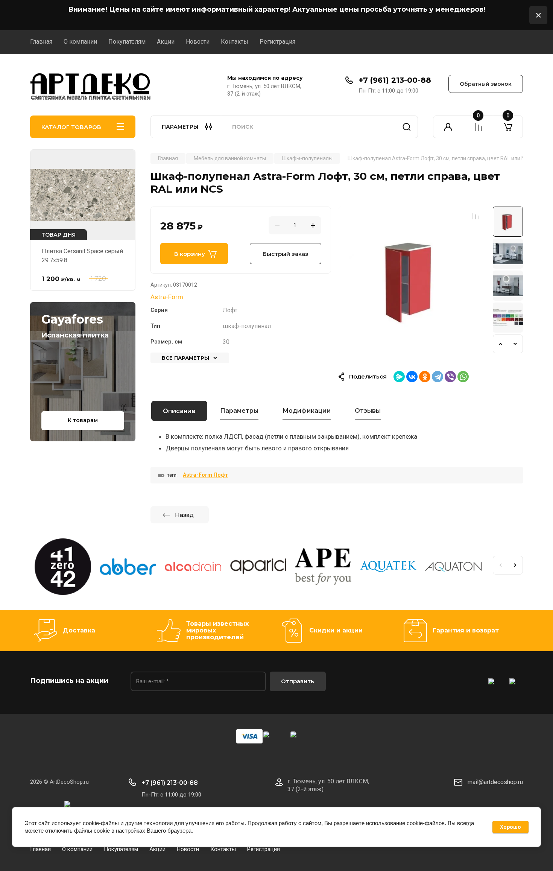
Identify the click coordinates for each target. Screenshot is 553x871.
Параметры (239, 410)
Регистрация (277, 41)
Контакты (234, 41)
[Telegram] (437, 376)
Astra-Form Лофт (205, 475)
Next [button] (515, 343)
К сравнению (475, 216)
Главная (41, 41)
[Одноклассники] (424, 376)
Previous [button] (500, 343)
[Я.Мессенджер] (399, 376)
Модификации (307, 410)
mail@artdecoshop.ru (495, 782)
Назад (184, 514)
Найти (406, 127)
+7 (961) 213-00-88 (395, 80)
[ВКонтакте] (412, 376)
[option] (412, 280)
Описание (179, 411)
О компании (80, 41)
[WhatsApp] (463, 376)
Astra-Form (166, 297)
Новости (198, 41)
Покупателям (127, 41)
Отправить (297, 681)
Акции (166, 41)
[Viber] (450, 376)
